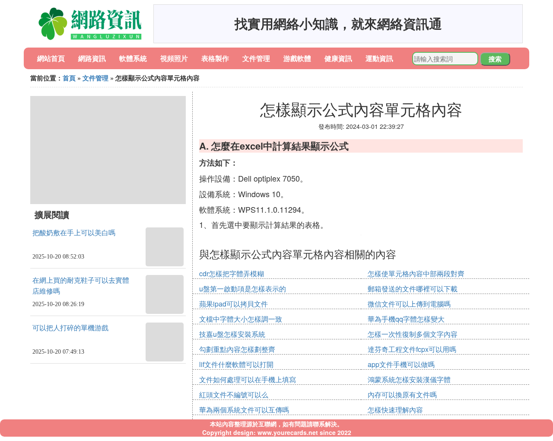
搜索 (495, 59)
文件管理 (256, 58)
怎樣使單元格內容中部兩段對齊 (416, 273)
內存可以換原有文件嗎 (402, 394)
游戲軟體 (297, 58)
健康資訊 (338, 58)
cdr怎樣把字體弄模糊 (231, 273)
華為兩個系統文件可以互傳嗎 (244, 410)
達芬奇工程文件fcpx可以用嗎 (412, 349)
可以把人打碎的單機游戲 (70, 328)
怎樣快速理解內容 (395, 410)
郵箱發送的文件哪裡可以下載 (413, 289)
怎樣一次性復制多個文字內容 (413, 334)
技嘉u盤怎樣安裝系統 (232, 334)
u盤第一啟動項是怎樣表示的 (242, 289)
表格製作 (215, 58)
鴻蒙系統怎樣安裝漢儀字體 (409, 379)
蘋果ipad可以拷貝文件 (233, 304)
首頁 (69, 78)
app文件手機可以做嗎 (401, 364)
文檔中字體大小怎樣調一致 (240, 319)
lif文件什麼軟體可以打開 (236, 364)
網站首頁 (51, 58)
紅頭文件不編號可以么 (233, 394)
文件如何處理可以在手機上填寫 (247, 379)
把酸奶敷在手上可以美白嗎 (73, 232)
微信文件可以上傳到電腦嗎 (409, 304)
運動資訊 (379, 58)
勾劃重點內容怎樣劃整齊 (237, 349)
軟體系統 (133, 58)
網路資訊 (92, 58)
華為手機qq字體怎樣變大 (406, 319)
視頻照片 (174, 58)
